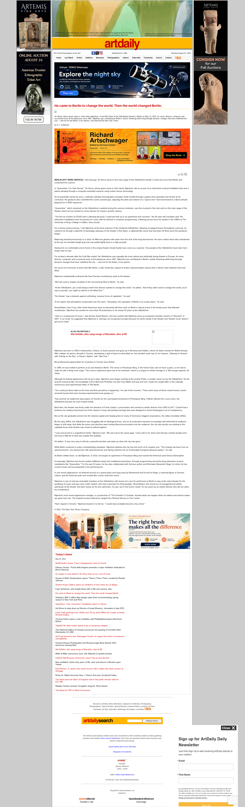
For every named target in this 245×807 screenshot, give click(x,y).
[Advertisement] (157, 573)
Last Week (69, 58)
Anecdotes (97, 709)
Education (113, 709)
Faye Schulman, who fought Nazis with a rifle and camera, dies (83, 589)
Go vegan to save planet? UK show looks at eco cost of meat (82, 574)
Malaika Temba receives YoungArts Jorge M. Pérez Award (81, 686)
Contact (168, 58)
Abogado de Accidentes (122, 752)
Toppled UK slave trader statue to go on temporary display (81, 625)
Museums (100, 58)
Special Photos (107, 706)
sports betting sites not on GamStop (122, 747)
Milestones (118, 704)
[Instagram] (101, 54)
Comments (148, 58)
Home (58, 58)
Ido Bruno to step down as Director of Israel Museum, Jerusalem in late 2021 (89, 608)
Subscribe (136, 58)
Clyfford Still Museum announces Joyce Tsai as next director (82, 658)
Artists (79, 58)
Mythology (122, 709)
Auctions (144, 706)
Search (159, 58)
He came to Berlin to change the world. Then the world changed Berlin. (87, 593)
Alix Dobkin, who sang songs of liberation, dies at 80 (99, 334)
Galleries (89, 58)
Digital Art (126, 704)
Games (126, 58)
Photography (146, 704)
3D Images (130, 709)
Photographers (113, 58)
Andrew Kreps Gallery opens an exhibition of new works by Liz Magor (86, 585)
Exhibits (105, 704)
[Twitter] (97, 54)
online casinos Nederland (110, 738)
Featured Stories (133, 706)
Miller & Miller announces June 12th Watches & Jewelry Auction (83, 653)
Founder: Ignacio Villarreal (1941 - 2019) (122, 766)
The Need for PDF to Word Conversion (72, 690)
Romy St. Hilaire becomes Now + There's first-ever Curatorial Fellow (86, 675)
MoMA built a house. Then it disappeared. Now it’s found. (81, 563)
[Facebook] (93, 54)
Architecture (135, 704)
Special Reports (120, 706)
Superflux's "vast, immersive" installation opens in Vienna (80, 604)
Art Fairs (151, 706)
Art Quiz (105, 709)
